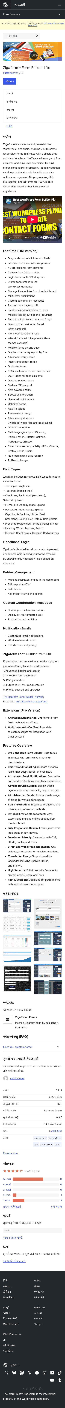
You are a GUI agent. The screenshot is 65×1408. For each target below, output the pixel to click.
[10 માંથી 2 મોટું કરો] (27, 919)
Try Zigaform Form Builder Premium (23, 696)
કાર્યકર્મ (38, 1313)
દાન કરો (38, 1318)
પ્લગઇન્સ (39, 1291)
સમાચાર (7, 1286)
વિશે (5, 1280)
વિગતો (9, 93)
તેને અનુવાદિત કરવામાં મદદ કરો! (46, 24)
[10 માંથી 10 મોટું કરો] (57, 984)
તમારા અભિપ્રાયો (12, 1206)
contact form (40, 1138)
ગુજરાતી (15, 1365)
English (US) (55, 1131)
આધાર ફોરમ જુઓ (12, 1237)
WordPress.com (12, 1334)
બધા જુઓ (56, 1206)
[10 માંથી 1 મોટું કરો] (27, 902)
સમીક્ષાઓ (11, 101)
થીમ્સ (37, 1286)
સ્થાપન (10, 109)
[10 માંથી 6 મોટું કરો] (57, 902)
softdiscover (10, 72)
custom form (55, 1138)
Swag (39, 1324)
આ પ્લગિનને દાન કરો (14, 1261)
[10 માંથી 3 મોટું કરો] (27, 938)
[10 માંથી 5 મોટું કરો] (27, 969)
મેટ (4, 1339)
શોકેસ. (37, 1280)
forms (58, 1144)
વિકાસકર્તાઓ (10, 1318)
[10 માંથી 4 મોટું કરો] (27, 955)
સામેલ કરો (39, 1307)
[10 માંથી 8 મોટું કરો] (57, 951)
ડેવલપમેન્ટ (12, 117)
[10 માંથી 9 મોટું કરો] (57, 968)
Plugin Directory (11, 14)
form (36, 1144)
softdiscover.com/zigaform (31, 701)
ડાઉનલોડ (9, 81)
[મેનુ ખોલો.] (60, 4)
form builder (47, 1144)
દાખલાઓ (39, 1297)
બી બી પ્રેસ (9, 1345)
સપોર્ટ (9, 125)
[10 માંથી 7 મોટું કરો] (57, 935)
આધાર (6, 1313)
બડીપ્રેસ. (8, 1350)
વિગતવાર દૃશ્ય (10, 1153)
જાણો (6, 1307)
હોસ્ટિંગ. (7, 1291)
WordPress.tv (11, 1324)
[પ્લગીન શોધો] (36, 36)
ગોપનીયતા (8, 1297)
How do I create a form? (17, 1047)
